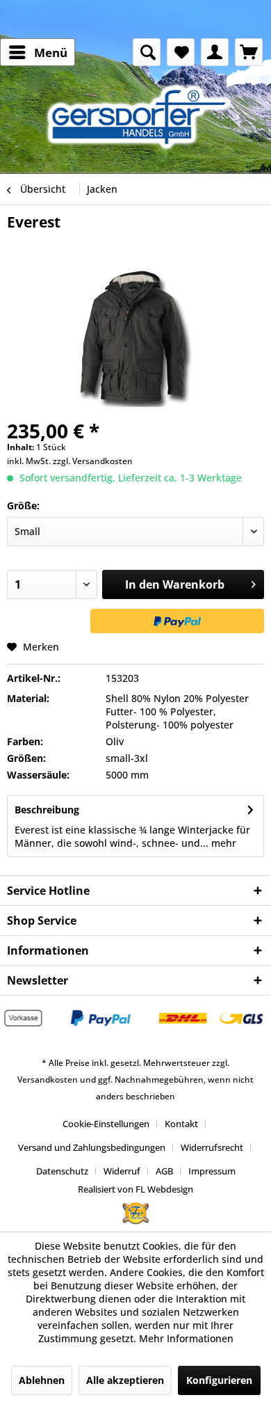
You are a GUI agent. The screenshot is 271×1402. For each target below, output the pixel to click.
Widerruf (122, 1171)
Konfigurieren (219, 1380)
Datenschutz (62, 1171)
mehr (222, 843)
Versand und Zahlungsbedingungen (91, 1147)
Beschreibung (47, 809)
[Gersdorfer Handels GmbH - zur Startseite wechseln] (142, 117)
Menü (50, 53)
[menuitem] (37, 52)
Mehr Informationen (186, 1338)
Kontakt (181, 1123)
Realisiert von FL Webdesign (135, 1189)
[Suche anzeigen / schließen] (147, 52)
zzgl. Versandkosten (93, 461)
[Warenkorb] (249, 52)
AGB (164, 1171)
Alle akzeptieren (125, 1380)
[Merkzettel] (181, 52)
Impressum (212, 1171)
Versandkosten (47, 1079)
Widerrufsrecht (212, 1147)
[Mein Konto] (215, 52)
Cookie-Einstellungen (106, 1123)
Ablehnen (42, 1380)
